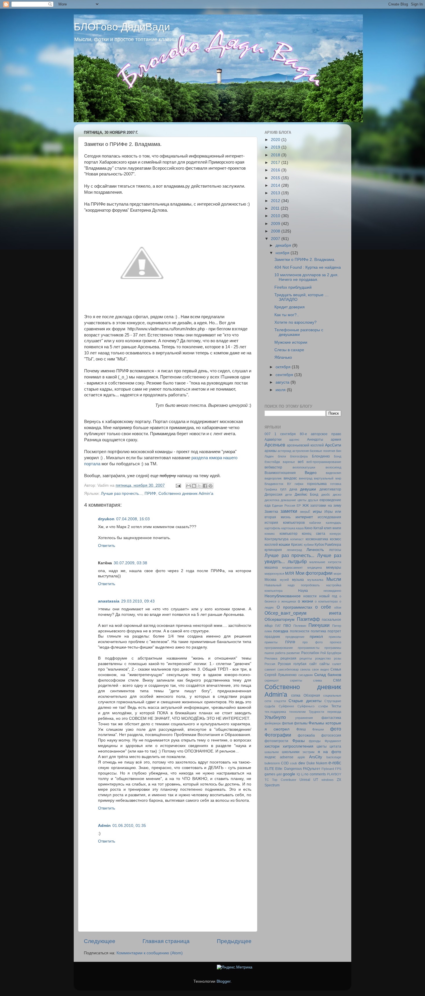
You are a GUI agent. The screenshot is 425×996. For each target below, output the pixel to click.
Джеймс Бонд (306, 494)
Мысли (333, 579)
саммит (270, 669)
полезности (299, 631)
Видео (311, 472)
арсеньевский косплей (305, 445)
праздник (272, 637)
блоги (282, 456)
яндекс (270, 757)
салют (336, 664)
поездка (280, 631)
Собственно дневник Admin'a (185, 493)
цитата (335, 746)
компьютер (289, 534)
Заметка (271, 512)
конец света (313, 534)
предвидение (294, 636)
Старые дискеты (305, 701)
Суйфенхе (286, 706)
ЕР (299, 505)
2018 (276, 155)
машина (271, 567)
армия (336, 439)
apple (301, 757)
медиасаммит (292, 567)
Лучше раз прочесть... (121, 493)
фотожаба (306, 735)
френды (315, 741)
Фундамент (333, 741)
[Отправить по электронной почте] (188, 486)
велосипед (333, 467)
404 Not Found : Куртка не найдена (307, 267)
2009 (276, 223)
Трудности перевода (325, 711)
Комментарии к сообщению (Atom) (150, 953)
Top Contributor (284, 779)
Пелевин (299, 625)
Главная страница (166, 941)
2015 (276, 178)
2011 (276, 208)
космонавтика (317, 539)
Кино (308, 528)
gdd (279, 774)
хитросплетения (298, 746)
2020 (276, 140)
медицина (314, 567)
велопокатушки (304, 467)
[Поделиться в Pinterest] (210, 486)
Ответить (106, 545)
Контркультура (277, 539)
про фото (312, 642)
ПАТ (278, 625)
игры (317, 511)
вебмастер (273, 467)
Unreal (305, 780)
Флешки (318, 729)
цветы (322, 746)
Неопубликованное (283, 596)
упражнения (304, 717)
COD (285, 763)
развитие (293, 653)
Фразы (298, 741)
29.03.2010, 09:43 (138, 601)
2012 (276, 201)
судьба (270, 706)
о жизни (305, 601)
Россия (270, 664)
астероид (284, 451)
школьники (291, 752)
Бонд (337, 456)
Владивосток (274, 484)
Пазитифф (308, 619)
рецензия (288, 658)
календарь (333, 522)
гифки (299, 484)
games (270, 774)
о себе (323, 606)
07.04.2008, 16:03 (133, 519)
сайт (313, 664)
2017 (276, 162)
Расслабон (310, 653)
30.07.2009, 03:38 (130, 563)
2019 (276, 147)
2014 (276, 185)
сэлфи (323, 706)
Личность (315, 550)
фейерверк (273, 723)
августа (283, 382)
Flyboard (327, 768)
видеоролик (273, 478)
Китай (318, 528)
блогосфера (299, 456)
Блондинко (321, 456)
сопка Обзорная (305, 695)
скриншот (272, 680)
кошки (284, 544)
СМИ (337, 680)
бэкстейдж (272, 462)
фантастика (331, 718)
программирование (279, 647)
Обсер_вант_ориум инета (303, 613)
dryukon (106, 519)
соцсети (280, 701)
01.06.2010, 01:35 (129, 825)
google (289, 774)
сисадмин (305, 675)
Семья (335, 669)
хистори (272, 746)
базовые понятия (322, 451)
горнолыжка (317, 484)
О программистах (294, 607)
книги (336, 528)
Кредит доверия (289, 307)
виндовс (290, 478)
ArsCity (315, 757)
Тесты (336, 706)
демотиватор (330, 489)
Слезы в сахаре (289, 350)
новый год (328, 596)
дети (288, 494)
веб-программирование (323, 462)
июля (281, 390)
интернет (304, 517)
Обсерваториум (280, 619)
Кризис (297, 545)
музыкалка (315, 579)
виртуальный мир (327, 478)
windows (327, 779)
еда (268, 506)
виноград (305, 478)
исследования (329, 517)
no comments (315, 774)
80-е (303, 434)
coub (293, 763)
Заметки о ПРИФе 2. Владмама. (304, 259)
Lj (302, 774)
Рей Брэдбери (330, 653)
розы (337, 658)
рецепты (306, 658)
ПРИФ (150, 493)
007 (268, 434)
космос (335, 539)
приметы (271, 642)
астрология (300, 451)
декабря (284, 245)
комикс (270, 533)
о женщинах (287, 601)
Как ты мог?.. (286, 315)
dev (301, 763)
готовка (335, 484)
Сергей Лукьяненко (281, 675)
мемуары (333, 567)
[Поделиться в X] (199, 486)
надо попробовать (304, 585)
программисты (308, 647)
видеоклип (333, 473)
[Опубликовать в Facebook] (205, 486)
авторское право (326, 434)
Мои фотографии (313, 573)
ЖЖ (305, 506)
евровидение (330, 500)
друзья (313, 500)
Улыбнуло (275, 717)
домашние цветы (293, 500)
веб (301, 462)
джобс (325, 494)
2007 (276, 239)
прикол (316, 636)
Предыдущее (234, 941)
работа (280, 653)
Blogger (223, 981)
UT (315, 780)
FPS (338, 768)
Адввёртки (273, 439)
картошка (288, 528)
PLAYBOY (334, 774)
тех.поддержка (275, 711)
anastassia (108, 601)
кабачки (315, 522)
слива (317, 680)
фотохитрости (276, 741)
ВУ (289, 484)
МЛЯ (289, 573)
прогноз (335, 642)
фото (335, 728)
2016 (276, 170)
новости (310, 596)
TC (267, 779)
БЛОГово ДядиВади (122, 27)
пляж (268, 631)
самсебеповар (288, 669)
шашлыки (272, 752)
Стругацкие (332, 701)
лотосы (335, 550)
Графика (271, 489)
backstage (333, 757)
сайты (324, 664)
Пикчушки (319, 625)
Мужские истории (290, 342)
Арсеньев (275, 444)
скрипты (296, 680)
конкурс (335, 533)
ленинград (294, 550)
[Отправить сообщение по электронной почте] (178, 485)
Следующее (99, 941)
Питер (336, 625)
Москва (270, 580)
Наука (303, 591)
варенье (289, 462)
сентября (285, 375)
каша (300, 528)
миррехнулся (274, 573)
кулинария (273, 550)
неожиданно (332, 590)
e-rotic (334, 762)
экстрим (308, 752)
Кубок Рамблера (328, 545)
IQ (298, 774)
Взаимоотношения (280, 473)
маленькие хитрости (325, 562)
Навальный (273, 585)
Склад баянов (327, 675)
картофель (272, 528)
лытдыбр (297, 561)
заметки (288, 511)
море (337, 573)
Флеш (301, 729)
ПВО (287, 626)
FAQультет (311, 769)
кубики (309, 544)
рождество (323, 658)
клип (328, 528)
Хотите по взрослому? (295, 322)
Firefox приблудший (293, 287)
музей (284, 579)
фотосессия (331, 735)
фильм (287, 723)
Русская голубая (292, 664)
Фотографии (278, 734)
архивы (271, 451)
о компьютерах (326, 601)
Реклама (271, 658)
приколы (335, 636)
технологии (297, 711)
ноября (283, 253)
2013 (276, 193)
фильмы (301, 723)
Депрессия (273, 494)
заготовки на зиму (325, 506)
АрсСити (333, 445)
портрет (334, 631)
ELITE (269, 769)
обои (337, 607)
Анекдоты (315, 439)
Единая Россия (283, 505)
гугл (283, 489)
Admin (104, 825)
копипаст (297, 539)
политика (318, 631)
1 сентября (285, 434)
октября (284, 367)
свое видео (320, 669)
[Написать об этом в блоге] (194, 486)
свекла (305, 669)
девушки (308, 489)
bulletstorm (272, 763)
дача (293, 489)
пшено (269, 653)
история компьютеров (285, 523)
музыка (298, 580)
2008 (276, 231)
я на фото (329, 752)
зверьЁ (305, 511)
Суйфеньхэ (306, 706)
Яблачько (283, 357)
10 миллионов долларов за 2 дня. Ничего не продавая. (306, 277)
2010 (276, 216)
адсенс (294, 439)
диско (337, 494)
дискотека (272, 500)
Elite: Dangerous (288, 769)
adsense (286, 757)
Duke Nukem (316, 763)
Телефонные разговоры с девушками (298, 332)
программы (332, 647)
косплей (271, 545)
